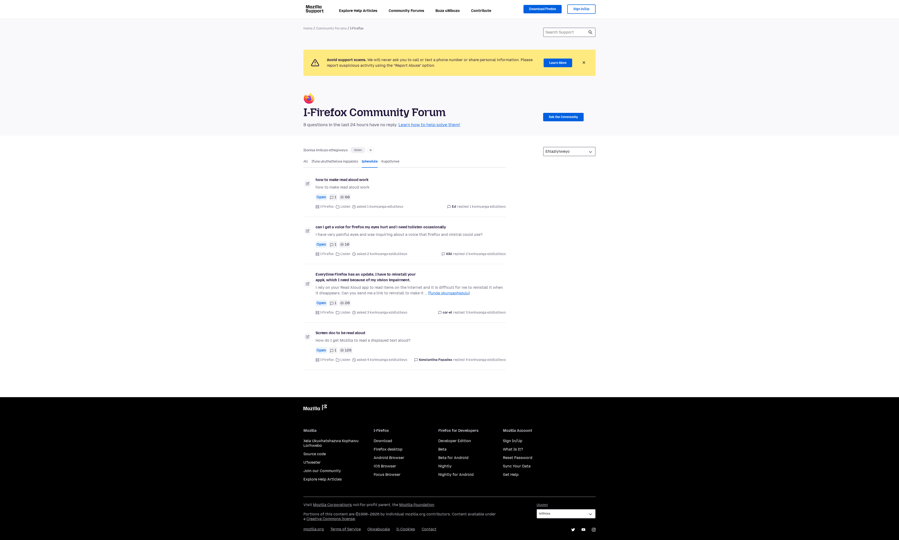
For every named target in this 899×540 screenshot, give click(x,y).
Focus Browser (387, 474)
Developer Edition (454, 441)
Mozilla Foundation (416, 505)
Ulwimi (542, 505)
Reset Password (517, 457)
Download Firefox (542, 9)
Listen (345, 207)
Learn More (558, 63)
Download (383, 441)
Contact (429, 529)
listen (358, 150)
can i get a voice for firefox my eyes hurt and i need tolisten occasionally (381, 227)
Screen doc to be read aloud (340, 333)
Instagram (594, 530)
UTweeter (312, 462)
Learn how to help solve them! (429, 124)
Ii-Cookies (405, 529)
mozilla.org (313, 529)
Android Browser (389, 457)
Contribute (481, 10)
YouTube (583, 530)
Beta (442, 449)
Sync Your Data (517, 466)
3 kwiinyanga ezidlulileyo (486, 312)
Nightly (445, 466)
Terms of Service (345, 529)
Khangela (590, 32)
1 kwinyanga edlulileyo (488, 207)
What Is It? (513, 449)
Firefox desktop (388, 449)
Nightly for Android (456, 474)
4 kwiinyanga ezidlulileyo (486, 360)
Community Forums (406, 10)
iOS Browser (385, 466)
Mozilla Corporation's (332, 505)
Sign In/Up (581, 9)
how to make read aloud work (342, 180)
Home (308, 28)
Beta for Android (453, 457)
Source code (314, 454)
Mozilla (315, 408)
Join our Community (322, 471)
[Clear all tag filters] (370, 150)
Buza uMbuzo (447, 10)
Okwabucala (378, 529)
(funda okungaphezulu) (449, 293)
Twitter (573, 530)
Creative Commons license (330, 519)
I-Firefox (327, 207)
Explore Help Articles (358, 10)
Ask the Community (563, 117)
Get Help (511, 474)
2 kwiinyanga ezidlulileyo (486, 254)
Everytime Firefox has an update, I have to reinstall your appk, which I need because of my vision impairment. (366, 277)
